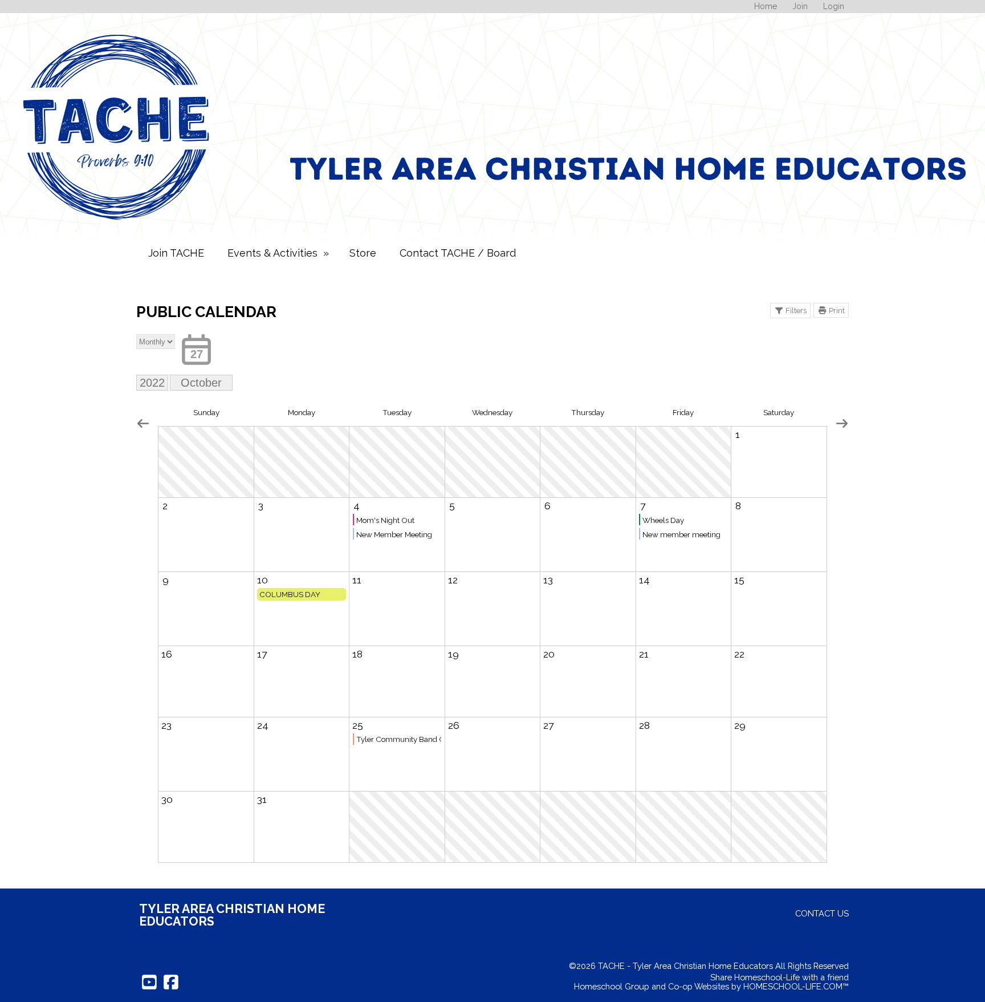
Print (837, 310)
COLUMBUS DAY (289, 594)
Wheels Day (663, 520)
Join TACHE (176, 253)
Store (362, 253)
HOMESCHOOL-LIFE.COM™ (796, 986)
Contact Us (822, 913)
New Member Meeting (394, 534)
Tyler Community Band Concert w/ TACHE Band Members (399, 739)
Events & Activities (279, 253)
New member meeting (681, 534)
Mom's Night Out (385, 520)
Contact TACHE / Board (458, 253)
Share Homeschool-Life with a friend (779, 977)
